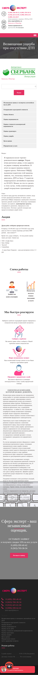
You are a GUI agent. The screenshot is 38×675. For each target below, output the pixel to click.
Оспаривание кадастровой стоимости (16, 109)
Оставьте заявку (19, 555)
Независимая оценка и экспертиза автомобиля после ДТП (19, 104)
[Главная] (14, 8)
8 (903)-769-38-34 (25, 12)
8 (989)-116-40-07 (13, 17)
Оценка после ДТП (8, 628)
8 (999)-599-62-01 (25, 15)
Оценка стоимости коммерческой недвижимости (14, 125)
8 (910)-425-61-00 (13, 15)
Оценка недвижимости (11, 119)
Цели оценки (8, 141)
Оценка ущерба (9, 136)
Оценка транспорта (10, 131)
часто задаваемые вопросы (10, 641)
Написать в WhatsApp (14, 23)
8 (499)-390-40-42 (13, 12)
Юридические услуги (10, 146)
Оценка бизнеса (9, 114)
